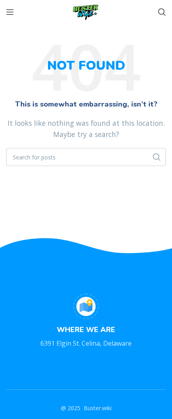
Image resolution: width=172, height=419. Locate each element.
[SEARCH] (157, 157)
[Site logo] (86, 11)
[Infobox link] (86, 321)
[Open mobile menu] (10, 12)
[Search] (162, 12)
